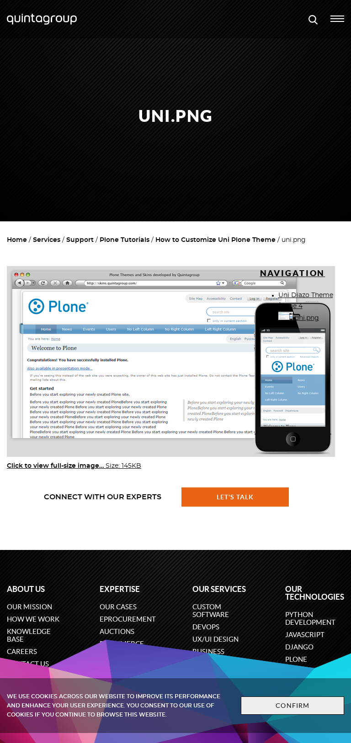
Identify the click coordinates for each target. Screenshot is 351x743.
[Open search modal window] (313, 19)
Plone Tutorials (124, 240)
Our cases (118, 607)
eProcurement (128, 619)
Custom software (210, 610)
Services (46, 240)
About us (26, 589)
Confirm (292, 705)
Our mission (29, 607)
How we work (33, 619)
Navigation (292, 273)
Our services (219, 589)
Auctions (117, 631)
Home (17, 240)
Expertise (120, 589)
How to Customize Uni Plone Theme (215, 240)
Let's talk (235, 497)
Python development (310, 618)
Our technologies (314, 593)
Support (80, 240)
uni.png (306, 318)
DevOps (205, 627)
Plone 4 (290, 306)
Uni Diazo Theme (305, 295)
